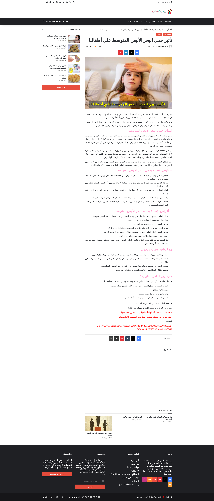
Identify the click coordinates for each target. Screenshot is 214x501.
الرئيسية (168, 21)
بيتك (137, 21)
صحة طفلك (147, 29)
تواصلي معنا (133, 467)
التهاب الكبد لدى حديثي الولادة (132, 417)
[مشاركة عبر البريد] (116, 338)
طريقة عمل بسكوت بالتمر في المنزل (54, 46)
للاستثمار (134, 470)
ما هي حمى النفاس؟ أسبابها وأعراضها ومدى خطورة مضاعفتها (146, 312)
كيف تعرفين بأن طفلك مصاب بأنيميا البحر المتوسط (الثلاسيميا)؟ (145, 317)
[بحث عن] (43, 21)
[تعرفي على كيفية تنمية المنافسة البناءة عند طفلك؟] (98, 423)
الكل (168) (61, 87)
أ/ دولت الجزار (164, 46)
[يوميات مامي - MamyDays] (161, 11)
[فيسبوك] (73, 2)
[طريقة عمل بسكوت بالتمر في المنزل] (74, 48)
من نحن (135, 463)
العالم (129, 21)
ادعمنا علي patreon (57, 474)
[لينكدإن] (126, 52)
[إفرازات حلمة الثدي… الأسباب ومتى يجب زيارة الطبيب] (74, 58)
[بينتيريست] (67, 2)
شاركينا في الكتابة (130, 477)
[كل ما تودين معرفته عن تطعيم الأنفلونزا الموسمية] (74, 39)
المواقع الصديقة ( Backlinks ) (124, 474)
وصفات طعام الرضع (129, 484)
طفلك (153, 21)
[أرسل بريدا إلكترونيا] (159, 46)
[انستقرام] (57, 2)
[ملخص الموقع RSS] (53, 2)
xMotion (167, 497)
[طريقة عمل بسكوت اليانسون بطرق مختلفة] (74, 78)
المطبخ (135, 481)
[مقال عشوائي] (46, 2)
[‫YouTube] (63, 2)
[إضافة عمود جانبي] (43, 2)
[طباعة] (111, 338)
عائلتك (145, 21)
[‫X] (70, 2)
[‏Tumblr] (127, 338)
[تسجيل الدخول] (50, 2)
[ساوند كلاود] (60, 2)
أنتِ (161, 21)
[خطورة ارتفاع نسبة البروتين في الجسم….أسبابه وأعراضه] (74, 68)
